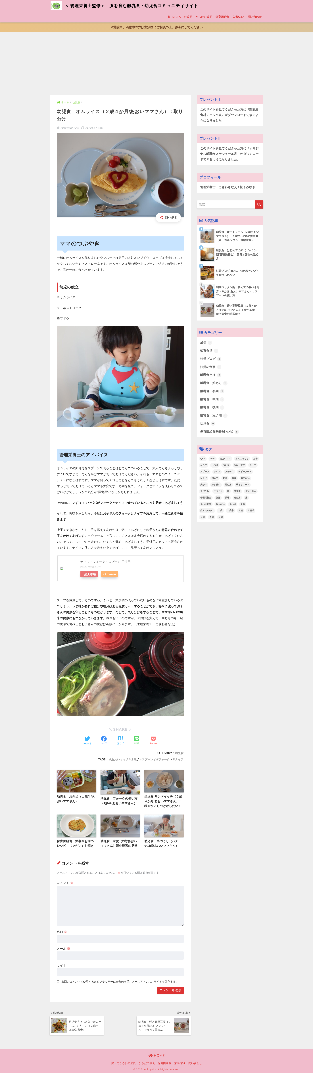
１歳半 (230, 510)
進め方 (237, 497)
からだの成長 (204, 16)
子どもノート (242, 484)
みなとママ (239, 465)
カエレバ (96, 566)
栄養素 (237, 491)
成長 (205, 342)
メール (63, 948)
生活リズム (250, 491)
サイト (61, 965)
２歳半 (250, 510)
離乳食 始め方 (213, 383)
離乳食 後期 (211, 407)
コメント (65, 883)
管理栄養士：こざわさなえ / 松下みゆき (227, 187)
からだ (203, 465)
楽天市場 (90, 574)
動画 (225, 478)
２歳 (134, 759)
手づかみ (204, 491)
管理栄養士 (205, 497)
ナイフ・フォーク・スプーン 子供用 (105, 562)
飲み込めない (206, 510)
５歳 (220, 517)
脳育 (218, 497)
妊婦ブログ (210, 359)
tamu (212, 458)
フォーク (164, 759)
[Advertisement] (156, 63)
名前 (62, 932)
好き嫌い (216, 484)
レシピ (203, 478)
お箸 (255, 458)
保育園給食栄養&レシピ (218, 431)
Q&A (202, 458)
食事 (243, 504)
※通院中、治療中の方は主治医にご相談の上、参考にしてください (156, 27)
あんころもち (242, 458)
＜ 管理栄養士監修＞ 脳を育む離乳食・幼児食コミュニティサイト (130, 5)
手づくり (218, 491)
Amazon (110, 574)
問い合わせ (255, 16)
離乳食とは (210, 375)
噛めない (245, 478)
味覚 (234, 478)
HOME (159, 1055)
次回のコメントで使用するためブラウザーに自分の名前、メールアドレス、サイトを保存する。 (119, 981)
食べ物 (232, 504)
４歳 (211, 517)
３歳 (202, 517)
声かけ (203, 484)
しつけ (215, 465)
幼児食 (179, 753)
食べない (220, 504)
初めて (215, 478)
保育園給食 (222, 16)
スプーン (147, 759)
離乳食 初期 (211, 391)
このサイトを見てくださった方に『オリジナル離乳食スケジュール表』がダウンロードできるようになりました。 (229, 154)
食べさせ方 (205, 504)
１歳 (220, 510)
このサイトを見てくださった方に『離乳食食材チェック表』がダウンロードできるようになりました (229, 115)
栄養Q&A (238, 16)
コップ (253, 465)
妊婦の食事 (210, 367)
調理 (227, 497)
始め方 (228, 484)
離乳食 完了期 (213, 415)
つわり (226, 465)
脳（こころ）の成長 (180, 16)
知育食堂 (208, 350)
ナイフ (179, 759)
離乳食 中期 (211, 399)
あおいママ (118, 759)
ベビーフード (244, 471)
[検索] (259, 204)
